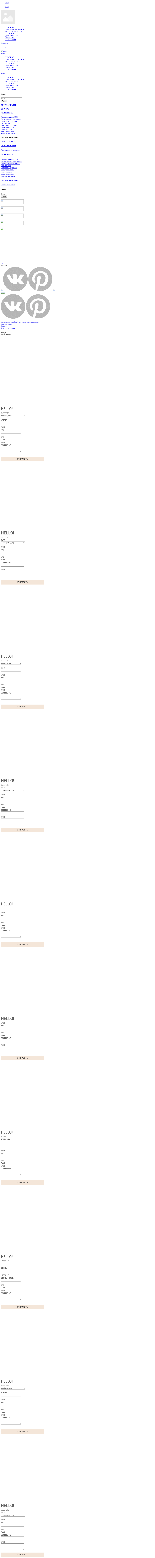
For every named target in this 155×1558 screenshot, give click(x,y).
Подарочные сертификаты (11, 150)
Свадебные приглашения (10, 121)
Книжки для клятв (8, 133)
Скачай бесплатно (8, 141)
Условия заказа (6, 324)
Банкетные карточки (9, 125)
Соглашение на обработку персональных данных (20, 322)
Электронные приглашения (11, 119)
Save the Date (6, 123)
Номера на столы (7, 127)
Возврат (4, 326)
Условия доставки (8, 328)
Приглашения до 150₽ (9, 117)
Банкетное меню (7, 131)
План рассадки (6, 129)
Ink (2, 263)
